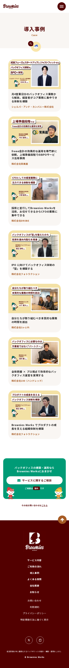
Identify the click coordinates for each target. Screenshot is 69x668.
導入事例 (34, 572)
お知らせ (34, 592)
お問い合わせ (34, 600)
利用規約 (34, 607)
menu (61, 6)
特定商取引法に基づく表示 (34, 619)
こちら (44, 505)
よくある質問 (34, 579)
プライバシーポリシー (34, 613)
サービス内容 (34, 560)
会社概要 (34, 585)
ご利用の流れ (34, 566)
